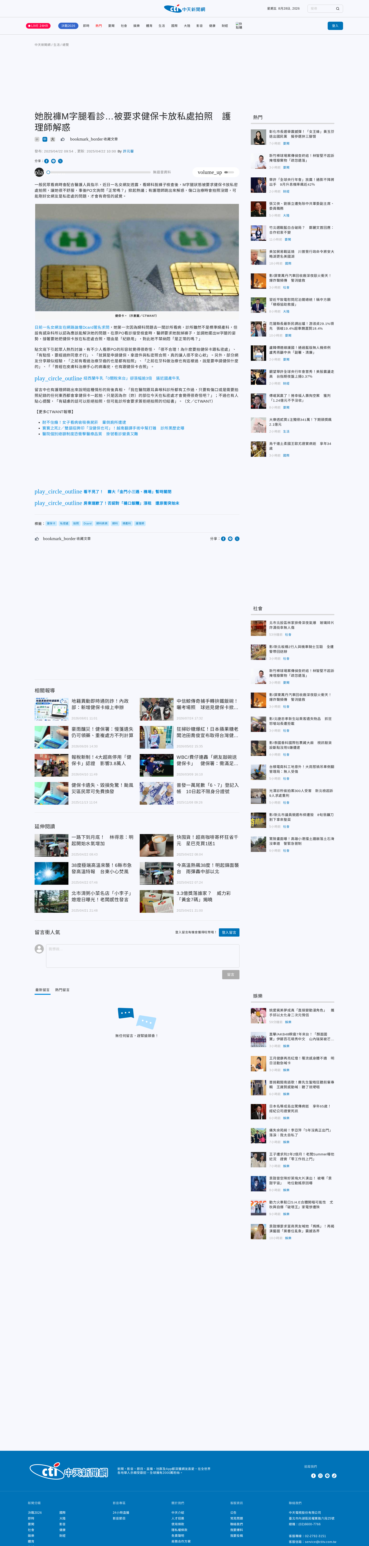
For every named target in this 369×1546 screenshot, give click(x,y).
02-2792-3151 (315, 1536)
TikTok (334, 1475)
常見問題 (236, 1518)
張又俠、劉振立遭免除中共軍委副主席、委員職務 (258, 209)
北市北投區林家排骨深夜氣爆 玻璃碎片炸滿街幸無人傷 (258, 628)
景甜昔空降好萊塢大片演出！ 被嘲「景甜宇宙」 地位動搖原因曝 (258, 1183)
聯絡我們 (236, 1524)
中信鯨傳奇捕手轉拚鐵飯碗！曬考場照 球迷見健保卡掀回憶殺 (157, 709)
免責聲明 (177, 1535)
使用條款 (177, 1524)
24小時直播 (121, 1512)
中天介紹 (177, 1512)
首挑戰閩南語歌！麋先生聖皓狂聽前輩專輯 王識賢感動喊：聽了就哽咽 (258, 1087)
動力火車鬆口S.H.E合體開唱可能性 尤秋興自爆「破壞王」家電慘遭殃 (258, 1207)
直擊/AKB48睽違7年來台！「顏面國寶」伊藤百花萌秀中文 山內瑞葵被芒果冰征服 (258, 1039)
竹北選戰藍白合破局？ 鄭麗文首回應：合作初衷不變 (258, 233)
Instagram (320, 1475)
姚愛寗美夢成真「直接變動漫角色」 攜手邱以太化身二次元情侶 (258, 1015)
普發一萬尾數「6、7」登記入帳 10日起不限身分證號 (157, 793)
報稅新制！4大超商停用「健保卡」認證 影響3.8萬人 (51, 765)
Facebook (313, 1475)
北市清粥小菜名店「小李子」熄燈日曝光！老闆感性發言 (51, 901)
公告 (233, 1512)
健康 (212, 25)
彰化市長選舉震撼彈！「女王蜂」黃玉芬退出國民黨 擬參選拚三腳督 (258, 137)
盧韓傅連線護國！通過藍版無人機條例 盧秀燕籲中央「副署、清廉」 (258, 353)
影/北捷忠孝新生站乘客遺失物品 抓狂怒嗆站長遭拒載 (258, 724)
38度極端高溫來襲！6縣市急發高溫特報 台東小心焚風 (51, 873)
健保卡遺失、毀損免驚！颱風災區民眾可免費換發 (51, 793)
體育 (149, 25)
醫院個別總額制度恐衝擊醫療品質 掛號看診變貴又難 (90, 434)
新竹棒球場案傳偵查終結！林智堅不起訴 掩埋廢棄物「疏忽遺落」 (258, 161)
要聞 (111, 25)
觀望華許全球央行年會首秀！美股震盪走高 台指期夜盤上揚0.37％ (258, 377)
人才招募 (177, 1518)
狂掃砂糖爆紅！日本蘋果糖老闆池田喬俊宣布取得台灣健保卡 (157, 737)
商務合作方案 (181, 1541)
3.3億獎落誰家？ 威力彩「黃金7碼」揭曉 (157, 901)
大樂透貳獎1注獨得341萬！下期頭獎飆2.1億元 (258, 425)
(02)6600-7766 (309, 1524)
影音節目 (119, 1518)
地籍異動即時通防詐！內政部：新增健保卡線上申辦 (51, 709)
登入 (335, 25)
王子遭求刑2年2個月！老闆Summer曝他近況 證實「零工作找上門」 (258, 1159)
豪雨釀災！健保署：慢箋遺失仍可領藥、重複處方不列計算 (51, 737)
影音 (199, 25)
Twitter (306, 1475)
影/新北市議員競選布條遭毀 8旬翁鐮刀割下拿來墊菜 (258, 820)
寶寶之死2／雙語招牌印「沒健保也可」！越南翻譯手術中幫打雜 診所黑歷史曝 (113, 428)
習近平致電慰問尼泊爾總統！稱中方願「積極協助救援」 (258, 305)
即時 (86, 25)
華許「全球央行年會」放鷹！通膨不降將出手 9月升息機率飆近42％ (258, 185)
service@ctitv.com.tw (321, 1542)
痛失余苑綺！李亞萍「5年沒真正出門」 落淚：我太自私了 (258, 1135)
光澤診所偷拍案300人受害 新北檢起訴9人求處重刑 (258, 796)
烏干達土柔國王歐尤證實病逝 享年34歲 (258, 449)
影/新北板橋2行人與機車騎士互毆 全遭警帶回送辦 (258, 652)
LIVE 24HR (39, 25)
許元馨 (128, 151)
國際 (174, 25)
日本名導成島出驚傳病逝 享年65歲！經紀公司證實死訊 (258, 1111)
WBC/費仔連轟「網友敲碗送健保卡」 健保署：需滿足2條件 (157, 765)
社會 (124, 25)
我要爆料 (236, 1530)
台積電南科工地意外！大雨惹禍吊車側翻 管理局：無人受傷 (258, 772)
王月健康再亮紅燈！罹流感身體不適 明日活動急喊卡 (258, 1063)
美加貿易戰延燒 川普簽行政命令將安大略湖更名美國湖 (258, 257)
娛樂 (136, 25)
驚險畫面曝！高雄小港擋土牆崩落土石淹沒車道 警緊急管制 (258, 844)
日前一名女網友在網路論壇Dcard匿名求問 (72, 327)
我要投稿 (236, 1535)
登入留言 (229, 932)
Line (327, 1475)
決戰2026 (68, 25)
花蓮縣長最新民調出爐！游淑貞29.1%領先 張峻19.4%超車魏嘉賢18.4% (258, 329)
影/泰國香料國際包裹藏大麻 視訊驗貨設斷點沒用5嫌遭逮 (258, 748)
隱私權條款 (179, 1530)
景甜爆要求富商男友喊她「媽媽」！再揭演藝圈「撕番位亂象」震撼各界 (258, 1231)
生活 (162, 25)
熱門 (99, 25)
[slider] (99, 172)
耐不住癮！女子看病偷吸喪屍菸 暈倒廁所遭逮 (84, 422)
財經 (225, 25)
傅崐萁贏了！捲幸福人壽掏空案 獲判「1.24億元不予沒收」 (258, 401)
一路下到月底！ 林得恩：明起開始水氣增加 (51, 845)
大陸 (187, 25)
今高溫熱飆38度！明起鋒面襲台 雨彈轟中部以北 (157, 873)
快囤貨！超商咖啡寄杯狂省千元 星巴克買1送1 (157, 845)
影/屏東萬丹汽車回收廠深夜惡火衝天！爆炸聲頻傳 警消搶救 (258, 281)
